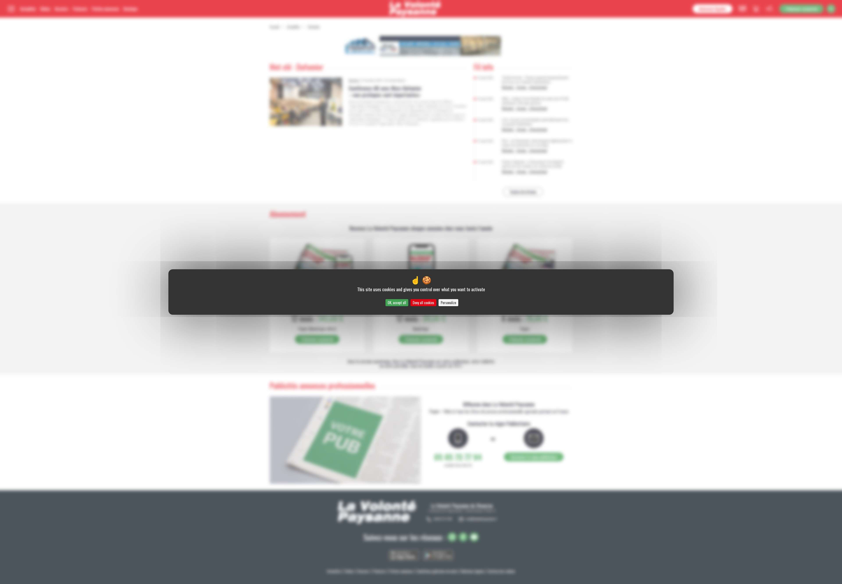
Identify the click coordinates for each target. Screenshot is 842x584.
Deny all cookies (423, 302)
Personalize (448, 302)
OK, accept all (397, 302)
